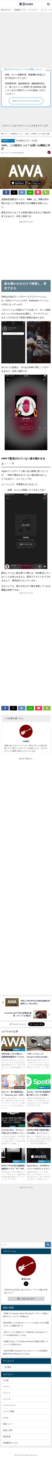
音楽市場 (6, 1436)
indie (26, 741)
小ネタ (6, 1418)
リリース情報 (8, 1411)
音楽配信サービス (8, 140)
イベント (6, 1386)
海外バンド (7, 1424)
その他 (6, 1380)
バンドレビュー (9, 1405)
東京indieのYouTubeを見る (26, 101)
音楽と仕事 (7, 1430)
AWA (35, 140)
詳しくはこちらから (26, 1298)
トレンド (6, 1393)
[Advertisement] (26, 39)
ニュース (6, 1399)
